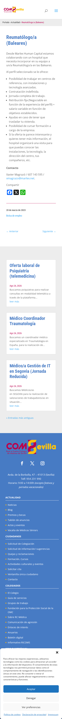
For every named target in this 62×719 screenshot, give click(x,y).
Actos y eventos (16, 525)
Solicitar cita (14, 569)
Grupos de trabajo (18, 603)
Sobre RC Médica (17, 617)
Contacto (13, 579)
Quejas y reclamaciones (21, 554)
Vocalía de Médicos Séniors (23, 530)
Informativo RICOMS (19, 642)
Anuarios (13, 632)
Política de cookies (12, 714)
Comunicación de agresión (22, 622)
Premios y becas (17, 514)
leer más (14, 301)
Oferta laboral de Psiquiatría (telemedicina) (25, 271)
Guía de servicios (17, 598)
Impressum (53, 714)
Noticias (12, 504)
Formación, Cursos (18, 559)
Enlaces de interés (18, 627)
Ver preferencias (31, 707)
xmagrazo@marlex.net (20, 178)
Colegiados (12, 585)
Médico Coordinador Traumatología (27, 321)
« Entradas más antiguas (20, 417)
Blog (10, 509)
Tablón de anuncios (19, 520)
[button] (57, 652)
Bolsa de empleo (14, 215)
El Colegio (13, 592)
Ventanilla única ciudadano (23, 574)
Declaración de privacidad (34, 714)
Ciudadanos (13, 536)
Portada (5, 22)
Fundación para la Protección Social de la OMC (30, 610)
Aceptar (31, 689)
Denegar (31, 698)
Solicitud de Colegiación (21, 543)
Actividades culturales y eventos (25, 564)
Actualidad (15, 22)
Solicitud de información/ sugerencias (29, 548)
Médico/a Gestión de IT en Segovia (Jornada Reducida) (30, 371)
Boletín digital (15, 637)
